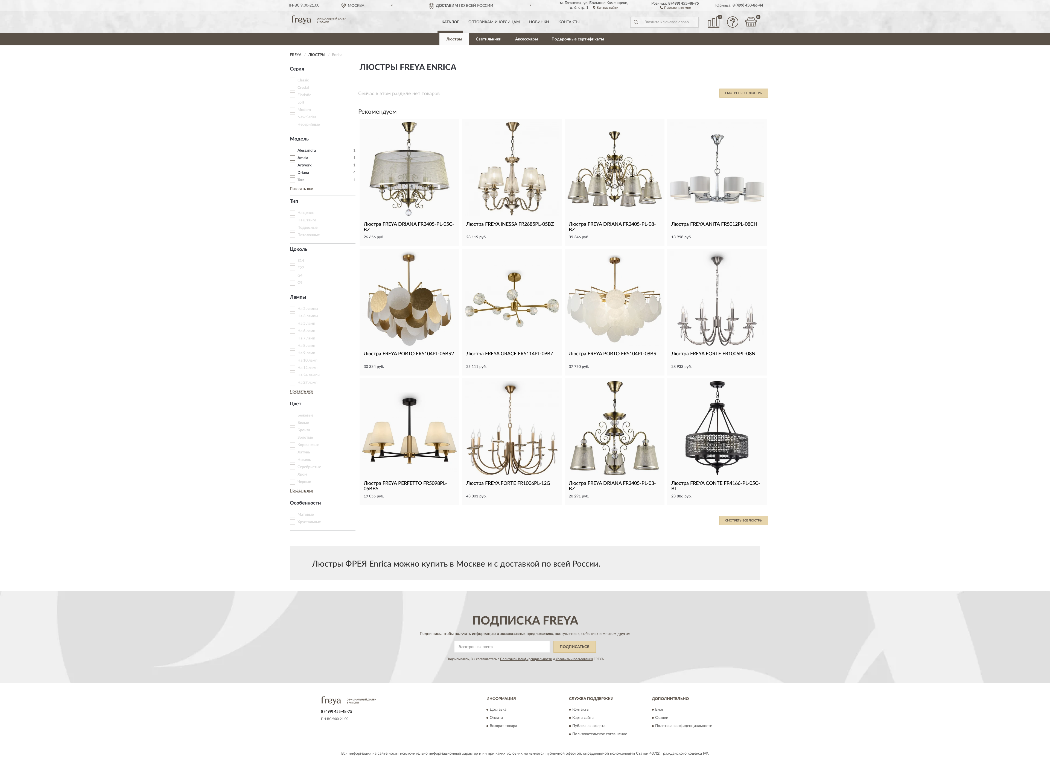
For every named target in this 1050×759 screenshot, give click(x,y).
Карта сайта (583, 718)
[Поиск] (635, 22)
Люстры (454, 39)
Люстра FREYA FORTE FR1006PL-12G (508, 483)
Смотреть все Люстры (744, 93)
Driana (303, 173)
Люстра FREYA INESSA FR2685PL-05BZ (510, 224)
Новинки (539, 22)
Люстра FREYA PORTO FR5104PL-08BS (612, 353)
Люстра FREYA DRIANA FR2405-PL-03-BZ (612, 486)
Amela (303, 158)
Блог (659, 709)
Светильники (488, 39)
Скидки (661, 718)
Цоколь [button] (298, 249)
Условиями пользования (574, 659)
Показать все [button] (301, 189)
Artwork (304, 165)
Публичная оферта (588, 726)
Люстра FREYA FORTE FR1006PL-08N (713, 353)
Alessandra (307, 151)
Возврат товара (503, 726)
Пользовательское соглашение (599, 734)
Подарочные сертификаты (578, 39)
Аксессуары (526, 39)
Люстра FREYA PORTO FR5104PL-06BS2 (409, 353)
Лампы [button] (298, 297)
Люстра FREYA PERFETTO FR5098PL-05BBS (405, 486)
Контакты (569, 22)
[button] (675, 7)
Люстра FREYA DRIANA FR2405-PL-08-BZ (612, 227)
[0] (751, 22)
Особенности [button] (305, 503)
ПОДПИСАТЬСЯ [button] (575, 647)
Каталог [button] (450, 22)
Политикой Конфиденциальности (526, 659)
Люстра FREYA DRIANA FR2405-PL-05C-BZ (409, 227)
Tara (301, 180)
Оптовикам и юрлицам (494, 22)
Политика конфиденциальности (683, 726)
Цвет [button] (295, 404)
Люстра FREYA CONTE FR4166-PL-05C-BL (715, 486)
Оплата (496, 718)
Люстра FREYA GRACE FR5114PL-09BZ (509, 353)
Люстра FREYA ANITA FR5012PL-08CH (714, 224)
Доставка (498, 709)
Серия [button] (297, 69)
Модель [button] (299, 139)
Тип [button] (294, 201)
